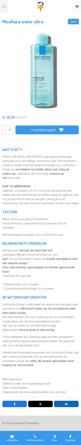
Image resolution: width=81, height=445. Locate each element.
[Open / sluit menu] (4, 6)
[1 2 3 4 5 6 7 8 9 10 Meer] (8, 129)
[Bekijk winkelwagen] (77, 6)
